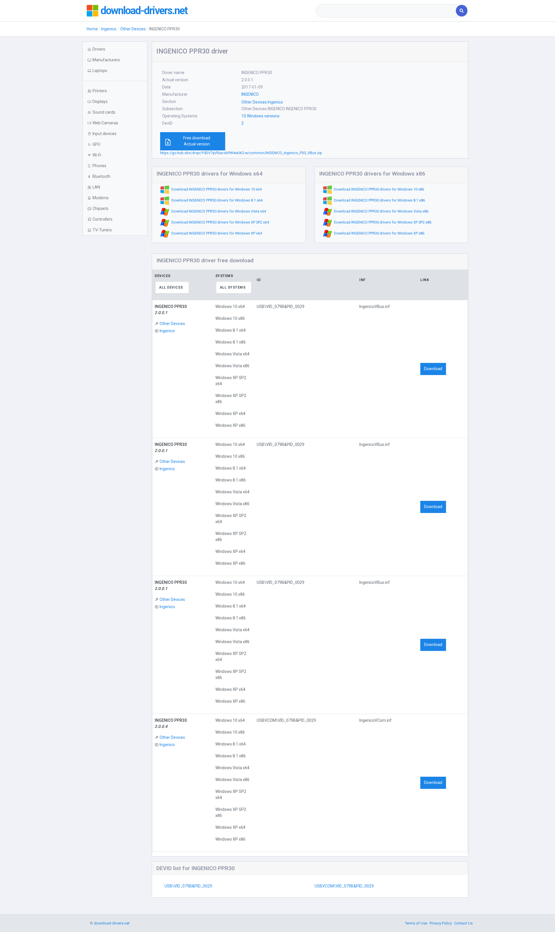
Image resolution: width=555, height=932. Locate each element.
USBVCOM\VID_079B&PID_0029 (344, 886)
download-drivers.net (144, 11)
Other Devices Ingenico (262, 102)
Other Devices (133, 29)
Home (92, 29)
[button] (115, 70)
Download (433, 368)
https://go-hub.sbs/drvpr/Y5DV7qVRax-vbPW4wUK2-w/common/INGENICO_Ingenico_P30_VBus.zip (241, 153)
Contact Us (463, 923)
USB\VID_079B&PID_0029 (188, 886)
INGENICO (250, 94)
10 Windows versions (260, 116)
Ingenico (108, 29)
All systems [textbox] (233, 287)
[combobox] (386, 10)
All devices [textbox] (171, 287)
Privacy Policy (441, 923)
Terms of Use (416, 923)
